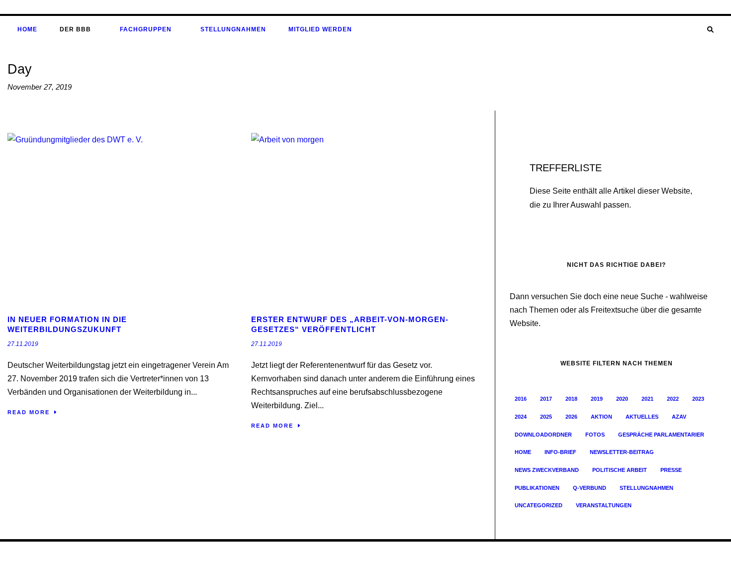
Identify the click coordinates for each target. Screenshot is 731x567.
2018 (571, 399)
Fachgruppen (146, 29)
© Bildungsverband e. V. (40, 554)
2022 (673, 399)
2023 (698, 399)
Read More (28, 412)
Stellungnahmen (233, 29)
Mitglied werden (320, 29)
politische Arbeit (619, 470)
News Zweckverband (547, 470)
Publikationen (537, 488)
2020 (622, 399)
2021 (647, 399)
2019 (597, 399)
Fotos (595, 435)
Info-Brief (560, 452)
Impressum (600, 554)
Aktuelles (642, 417)
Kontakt (667, 554)
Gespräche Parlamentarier (661, 435)
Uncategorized (538, 505)
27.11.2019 (22, 343)
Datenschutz (636, 554)
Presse (671, 470)
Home (27, 29)
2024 (521, 417)
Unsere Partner (703, 554)
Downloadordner (543, 435)
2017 (546, 399)
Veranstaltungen (604, 505)
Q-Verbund (589, 488)
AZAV (679, 417)
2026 (571, 417)
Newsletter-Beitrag (622, 452)
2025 (546, 417)
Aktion (601, 417)
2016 (521, 399)
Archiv (571, 554)
